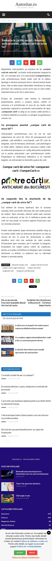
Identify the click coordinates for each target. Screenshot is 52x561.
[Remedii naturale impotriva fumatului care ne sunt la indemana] (7, 474)
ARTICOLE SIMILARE (12, 314)
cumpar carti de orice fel (39, 265)
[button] (48, 14)
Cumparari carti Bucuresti (25, 271)
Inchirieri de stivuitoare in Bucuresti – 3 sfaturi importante (39, 303)
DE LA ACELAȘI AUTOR (13, 318)
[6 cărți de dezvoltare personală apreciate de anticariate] (7, 352)
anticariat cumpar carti (20, 265)
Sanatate (5, 514)
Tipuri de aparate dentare (28, 483)
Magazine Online (8, 521)
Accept (20, 553)
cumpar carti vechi (34, 268)
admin (3, 379)
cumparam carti (8, 271)
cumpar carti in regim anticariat (13, 268)
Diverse (4, 517)
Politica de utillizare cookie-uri (34, 541)
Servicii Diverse (7, 36)
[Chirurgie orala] (7, 498)
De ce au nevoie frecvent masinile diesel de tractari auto (13, 303)
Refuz (32, 553)
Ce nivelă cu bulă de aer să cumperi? (17, 375)
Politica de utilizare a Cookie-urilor (25, 557)
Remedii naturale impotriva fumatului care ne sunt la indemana (32, 472)
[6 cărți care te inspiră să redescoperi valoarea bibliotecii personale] (7, 328)
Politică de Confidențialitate (29, 546)
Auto (3, 529)
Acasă (3, 20)
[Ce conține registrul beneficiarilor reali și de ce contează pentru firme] (7, 340)
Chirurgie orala (23, 495)
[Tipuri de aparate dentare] (7, 486)
